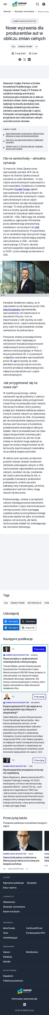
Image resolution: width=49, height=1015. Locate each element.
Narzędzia (32, 883)
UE (4, 869)
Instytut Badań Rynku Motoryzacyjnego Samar (20, 4)
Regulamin (8, 976)
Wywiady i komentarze (14, 906)
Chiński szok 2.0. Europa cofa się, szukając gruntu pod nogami (24, 147)
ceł (14, 361)
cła (13, 46)
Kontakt (6, 961)
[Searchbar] (37, 4)
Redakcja (7, 956)
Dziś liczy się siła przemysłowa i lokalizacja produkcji (24, 141)
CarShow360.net (34, 928)
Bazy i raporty (10, 887)
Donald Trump (25, 46)
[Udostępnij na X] (24, 59)
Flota (5, 933)
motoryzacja (34, 603)
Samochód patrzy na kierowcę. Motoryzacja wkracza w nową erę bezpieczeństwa (25, 134)
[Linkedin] (24, 1004)
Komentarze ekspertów (24, 21)
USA (37, 227)
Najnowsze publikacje (13, 883)
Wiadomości (9, 902)
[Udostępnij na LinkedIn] (29, 59)
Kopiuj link (30, 628)
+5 (36, 46)
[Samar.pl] (25, 991)
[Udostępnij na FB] (20, 59)
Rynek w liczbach (11, 911)
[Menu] (5, 4)
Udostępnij (13, 621)
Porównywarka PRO (35, 933)
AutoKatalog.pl (10, 937)
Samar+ (6, 952)
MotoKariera (32, 952)
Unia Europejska (12, 309)
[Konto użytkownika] (44, 4)
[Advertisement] (24, 72)
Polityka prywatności (13, 980)
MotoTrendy (9, 928)
